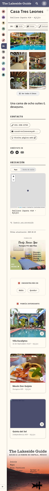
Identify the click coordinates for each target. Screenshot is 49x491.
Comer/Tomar (16, 471)
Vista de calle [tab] (28, 169)
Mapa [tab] (15, 169)
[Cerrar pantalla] (47, 10)
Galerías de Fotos (38, 474)
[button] (20, 125)
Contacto (33, 479)
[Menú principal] (44, 3)
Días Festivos (17, 468)
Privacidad (34, 481)
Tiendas (14, 474)
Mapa (12, 465)
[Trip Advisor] (22, 152)
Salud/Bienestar (18, 486)
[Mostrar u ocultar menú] (3, 487)
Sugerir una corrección (23, 222)
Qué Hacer (15, 483)
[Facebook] (12, 152)
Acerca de (34, 476)
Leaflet (20, 207)
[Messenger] (17, 152)
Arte (12, 477)
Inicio (13, 462)
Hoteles (14, 480)
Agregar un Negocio (34, 471)
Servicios (15, 489)
